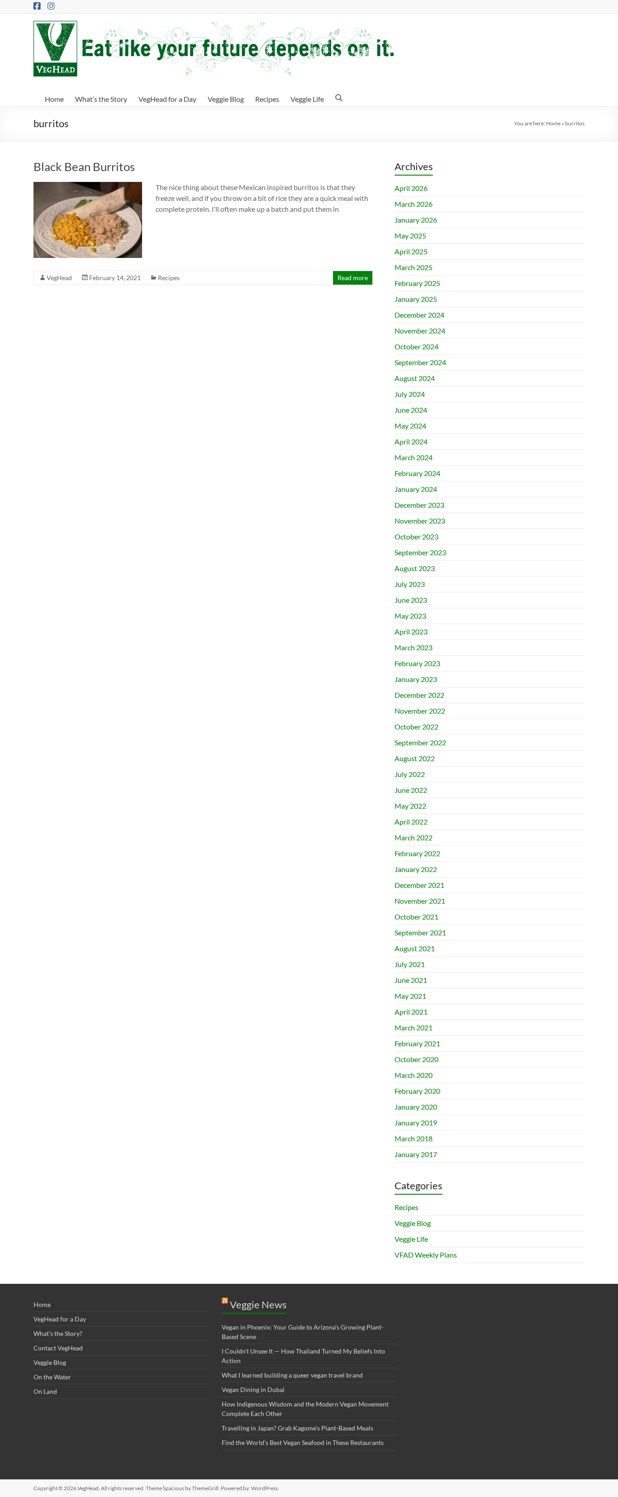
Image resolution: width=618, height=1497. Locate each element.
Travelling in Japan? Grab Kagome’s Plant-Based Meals (297, 1428)
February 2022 (417, 853)
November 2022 (420, 710)
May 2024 (410, 425)
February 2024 (417, 473)
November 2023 (420, 520)
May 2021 (410, 996)
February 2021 (417, 1043)
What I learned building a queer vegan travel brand (292, 1375)
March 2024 (414, 457)
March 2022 (414, 837)
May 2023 (410, 615)
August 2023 (415, 568)
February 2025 (417, 283)
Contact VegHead (58, 1348)
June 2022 (411, 790)
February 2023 (417, 663)
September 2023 (420, 552)
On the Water (52, 1377)
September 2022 (420, 742)
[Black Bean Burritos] (87, 186)
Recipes (267, 99)
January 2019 (416, 1122)
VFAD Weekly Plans (426, 1254)
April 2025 (411, 251)
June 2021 (411, 980)
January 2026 (416, 219)
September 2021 (420, 932)
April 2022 (411, 821)
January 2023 (416, 679)
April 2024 (411, 441)
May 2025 (410, 235)
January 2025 (416, 299)
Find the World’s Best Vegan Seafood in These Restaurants (303, 1442)
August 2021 (415, 948)
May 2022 (410, 805)
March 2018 (414, 1138)
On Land (45, 1391)
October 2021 (416, 916)
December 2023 (419, 505)
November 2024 (420, 330)
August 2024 (415, 378)
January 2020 (416, 1106)
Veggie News (258, 1304)
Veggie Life (307, 99)
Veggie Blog (226, 99)
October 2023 (416, 536)
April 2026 (411, 188)
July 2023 (410, 584)
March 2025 (414, 267)
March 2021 (414, 1027)
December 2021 (419, 885)
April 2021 (411, 1011)
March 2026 (414, 204)
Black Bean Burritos (84, 166)
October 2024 (416, 346)
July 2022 (410, 774)
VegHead (59, 277)
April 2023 (411, 631)
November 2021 (420, 900)
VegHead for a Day (167, 99)
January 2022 (416, 869)
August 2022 (415, 758)
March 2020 (414, 1075)
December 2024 (419, 314)
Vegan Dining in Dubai (253, 1389)
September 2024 (420, 362)
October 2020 (416, 1059)
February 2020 (417, 1091)
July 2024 (410, 394)
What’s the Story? (57, 1333)
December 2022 (419, 695)
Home (54, 99)
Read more (353, 277)
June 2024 (411, 409)
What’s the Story (101, 99)
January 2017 (416, 1154)
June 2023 (411, 600)
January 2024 (416, 489)
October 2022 (416, 726)
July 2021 (410, 964)
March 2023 (414, 647)
